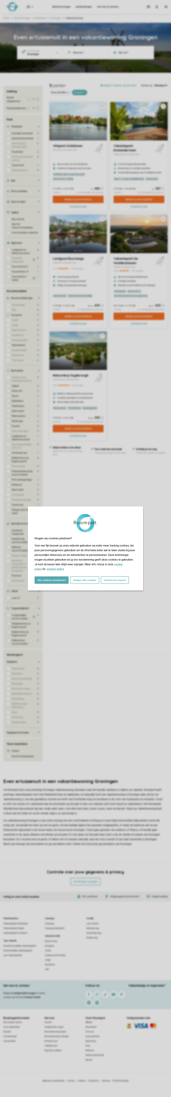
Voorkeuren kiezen (115, 580)
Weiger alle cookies (84, 580)
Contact (48, 1022)
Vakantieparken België (13, 928)
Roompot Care (51, 1041)
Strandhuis (50, 964)
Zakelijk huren (50, 1046)
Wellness (90, 1050)
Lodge (48, 960)
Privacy (71, 1081)
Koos (88, 1046)
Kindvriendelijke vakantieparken (17, 950)
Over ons (90, 1031)
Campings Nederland (54, 928)
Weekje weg (92, 938)
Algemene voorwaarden (53, 1081)
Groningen (55, 18)
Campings (49, 918)
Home (6, 18)
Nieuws (89, 1060)
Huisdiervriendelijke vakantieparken (19, 946)
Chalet (48, 950)
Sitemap (106, 1081)
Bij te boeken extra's (12, 1022)
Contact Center (32, 997)
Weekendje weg (94, 933)
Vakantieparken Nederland (15, 923)
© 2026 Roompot (121, 1081)
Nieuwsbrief (91, 1027)
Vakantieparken (10, 918)
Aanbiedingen (84, 6)
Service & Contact (108, 6)
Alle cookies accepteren (51, 580)
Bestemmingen (61, 6)
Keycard (7, 1031)
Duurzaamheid (92, 1036)
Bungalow (49, 946)
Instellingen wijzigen (85, 881)
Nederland (40, 18)
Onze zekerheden (11, 1027)
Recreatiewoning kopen (55, 1031)
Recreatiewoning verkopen (56, 1036)
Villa (47, 969)
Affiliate (89, 1022)
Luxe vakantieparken (12, 955)
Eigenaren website (52, 1050)
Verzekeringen (10, 1036)
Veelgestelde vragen (54, 1027)
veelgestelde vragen (24, 993)
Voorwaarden (9, 1041)
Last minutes (93, 923)
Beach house (51, 941)
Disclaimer (94, 1081)
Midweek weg (93, 928)
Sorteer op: (147, 85)
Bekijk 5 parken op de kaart (120, 85)
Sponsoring (91, 1041)
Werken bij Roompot (95, 1055)
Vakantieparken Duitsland (15, 933)
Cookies (81, 1081)
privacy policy (55, 569)
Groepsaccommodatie (55, 955)
